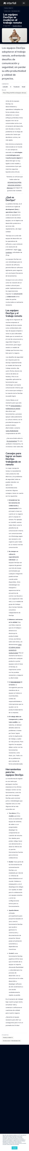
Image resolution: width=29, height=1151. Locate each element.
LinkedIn (5, 87)
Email (23, 87)
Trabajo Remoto (8, 8)
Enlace (4, 90)
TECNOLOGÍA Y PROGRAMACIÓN (12, 11)
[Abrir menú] (23, 3)
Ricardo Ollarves (17, 26)
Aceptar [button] (14, 1148)
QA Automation (12, 441)
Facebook (16, 87)
